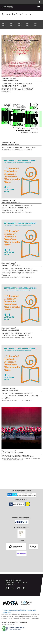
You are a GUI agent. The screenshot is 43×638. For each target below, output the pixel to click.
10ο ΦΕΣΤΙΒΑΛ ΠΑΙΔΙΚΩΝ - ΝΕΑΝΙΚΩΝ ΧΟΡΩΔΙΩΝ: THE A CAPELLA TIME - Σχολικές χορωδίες (20, 396)
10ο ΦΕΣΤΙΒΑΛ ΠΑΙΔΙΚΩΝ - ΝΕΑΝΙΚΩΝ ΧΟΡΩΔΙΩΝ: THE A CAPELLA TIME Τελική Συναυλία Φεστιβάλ (17, 208)
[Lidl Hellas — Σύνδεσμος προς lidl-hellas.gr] (24, 503)
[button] (4, 628)
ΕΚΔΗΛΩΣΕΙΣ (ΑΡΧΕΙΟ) (13, 580)
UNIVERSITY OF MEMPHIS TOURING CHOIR (19, 147)
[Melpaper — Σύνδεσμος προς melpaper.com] (33, 503)
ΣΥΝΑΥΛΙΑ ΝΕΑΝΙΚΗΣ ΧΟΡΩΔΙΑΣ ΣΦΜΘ (18, 456)
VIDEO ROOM (22, 582)
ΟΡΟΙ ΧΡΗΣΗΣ (10, 584)
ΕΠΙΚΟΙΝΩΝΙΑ (10, 582)
